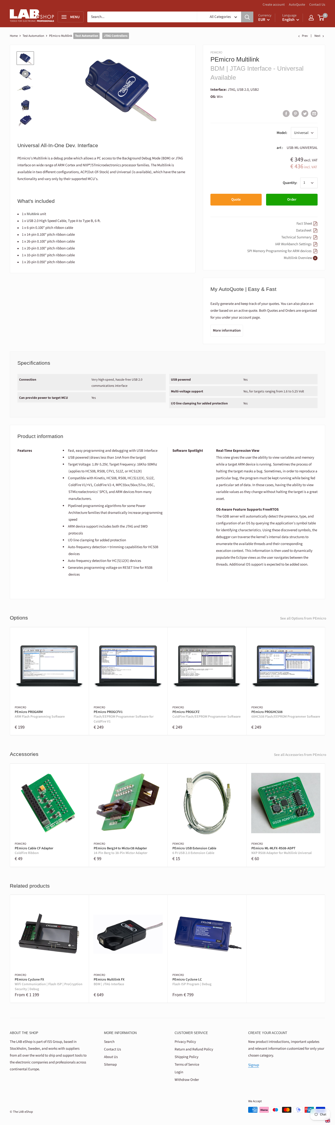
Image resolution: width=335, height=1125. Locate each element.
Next (317, 36)
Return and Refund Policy (194, 1049)
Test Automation (33, 36)
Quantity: (290, 182)
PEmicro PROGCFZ (206, 714)
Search (109, 1041)
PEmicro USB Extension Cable (194, 851)
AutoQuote (297, 4)
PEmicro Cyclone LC (191, 982)
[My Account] (311, 17)
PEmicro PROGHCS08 (285, 714)
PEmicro (216, 52)
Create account (274, 4)
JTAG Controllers (116, 36)
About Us (111, 1057)
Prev (305, 36)
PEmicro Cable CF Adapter (34, 851)
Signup (253, 1065)
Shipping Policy (186, 1057)
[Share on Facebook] (286, 113)
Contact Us (317, 4)
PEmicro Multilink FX (109, 982)
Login (179, 1072)
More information (227, 330)
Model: (282, 132)
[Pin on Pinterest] (295, 113)
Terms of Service (187, 1064)
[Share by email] (314, 113)
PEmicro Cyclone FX (48, 984)
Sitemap (110, 1064)
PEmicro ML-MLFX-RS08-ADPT (281, 851)
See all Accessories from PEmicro (300, 754)
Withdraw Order (187, 1079)
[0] (321, 18)
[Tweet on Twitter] (304, 113)
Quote (236, 199)
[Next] (325, 681)
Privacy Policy (185, 1041)
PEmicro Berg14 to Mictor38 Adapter (120, 851)
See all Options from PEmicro (303, 618)
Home (14, 36)
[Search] (247, 17)
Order (291, 199)
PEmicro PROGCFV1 (124, 717)
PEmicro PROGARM (40, 714)
